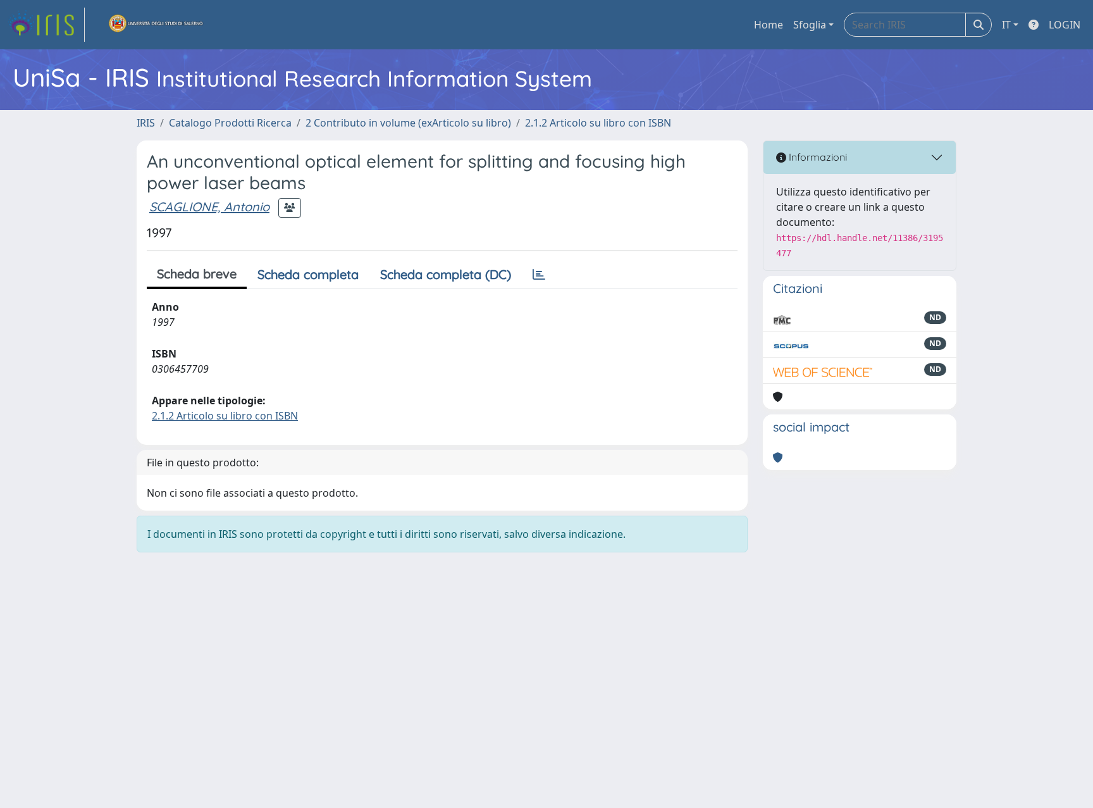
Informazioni (816, 157)
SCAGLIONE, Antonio (209, 206)
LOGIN (1064, 25)
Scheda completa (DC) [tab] (445, 274)
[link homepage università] (156, 25)
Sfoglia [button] (809, 25)
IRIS (146, 123)
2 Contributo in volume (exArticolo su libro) (408, 123)
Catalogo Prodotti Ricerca (230, 123)
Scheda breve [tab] (197, 274)
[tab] (539, 274)
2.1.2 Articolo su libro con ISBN (598, 123)
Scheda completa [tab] (308, 274)
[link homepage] (46, 25)
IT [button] (1006, 25)
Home (768, 25)
